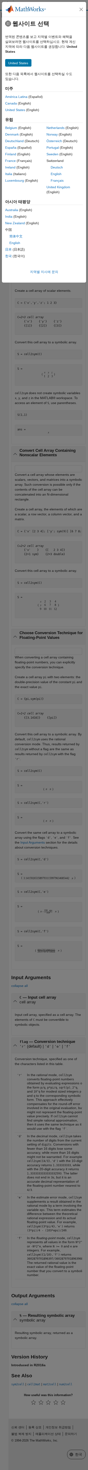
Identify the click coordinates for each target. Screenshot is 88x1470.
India (8, 216)
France (10, 161)
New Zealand (15, 223)
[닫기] (81, 9)
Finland (10, 154)
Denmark (12, 134)
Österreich (54, 141)
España (10, 147)
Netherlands (55, 128)
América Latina (16, 97)
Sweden (52, 154)
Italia (8, 174)
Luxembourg (14, 180)
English (56, 174)
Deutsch (57, 167)
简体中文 (16, 236)
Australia (11, 210)
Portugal (52, 147)
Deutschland (14, 141)
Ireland (10, 167)
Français (57, 180)
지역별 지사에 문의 (44, 272)
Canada (11, 103)
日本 (8, 249)
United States (15, 110)
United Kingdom (58, 187)
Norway (52, 134)
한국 (8, 256)
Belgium (11, 128)
